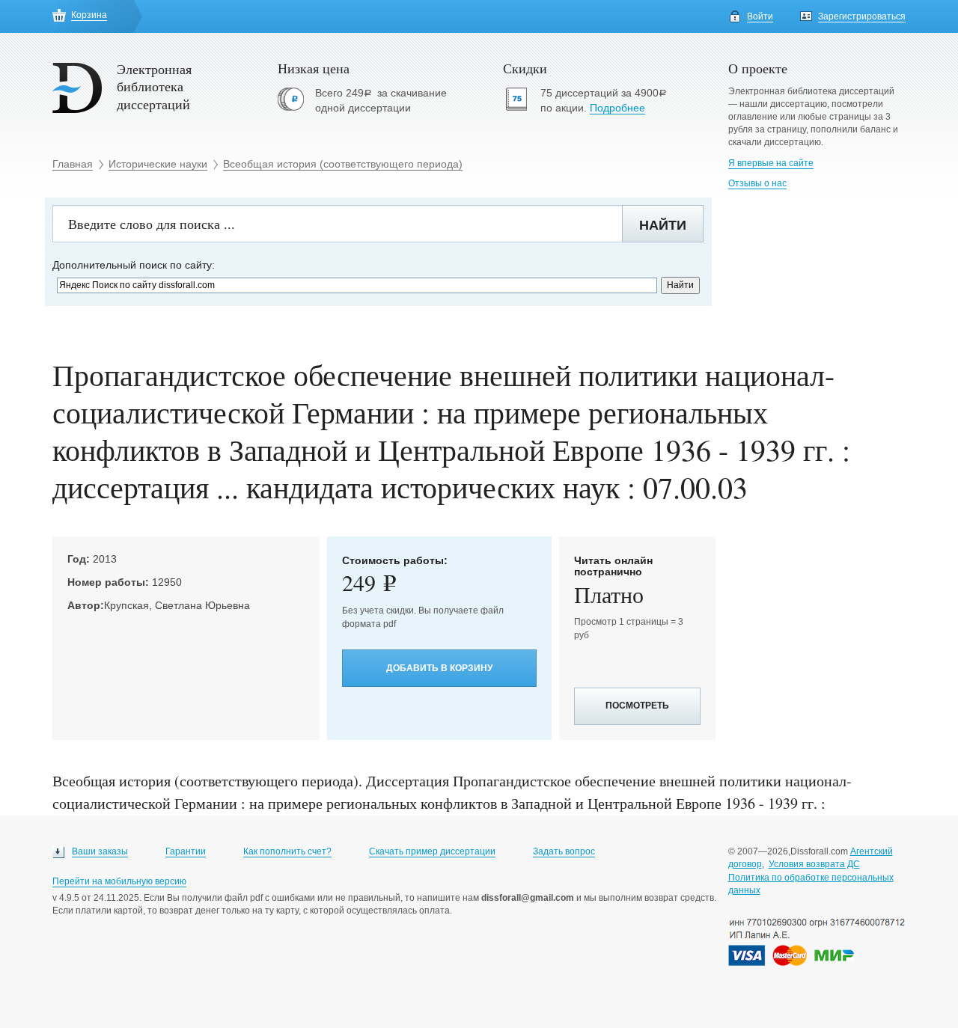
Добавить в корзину (439, 668)
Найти (662, 225)
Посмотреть (637, 705)
